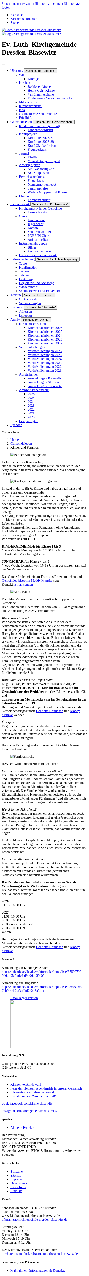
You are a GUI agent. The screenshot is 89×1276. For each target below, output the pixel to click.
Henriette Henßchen (49, 711)
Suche (14, 22)
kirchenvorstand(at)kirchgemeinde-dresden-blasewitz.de (40, 1253)
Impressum (17, 1179)
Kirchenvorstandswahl (25, 1084)
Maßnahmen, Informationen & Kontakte (37, 1270)
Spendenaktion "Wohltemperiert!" (33, 1096)
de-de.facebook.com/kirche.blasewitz (27, 1103)
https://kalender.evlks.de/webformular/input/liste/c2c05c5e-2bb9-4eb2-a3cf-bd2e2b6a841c (42, 988)
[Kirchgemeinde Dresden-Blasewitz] (31, 32)
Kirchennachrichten (23, 19)
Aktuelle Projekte (22, 1127)
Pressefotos (18, 1187)
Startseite (16, 15)
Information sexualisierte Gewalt (32, 1092)
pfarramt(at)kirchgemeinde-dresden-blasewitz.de (34, 1219)
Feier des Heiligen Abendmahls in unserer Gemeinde (46, 1088)
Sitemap (15, 1175)
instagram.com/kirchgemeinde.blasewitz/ (29, 1111)
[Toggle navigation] (3, 64)
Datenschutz (18, 1183)
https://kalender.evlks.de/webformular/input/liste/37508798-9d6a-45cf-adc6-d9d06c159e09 (42, 973)
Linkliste (16, 1191)
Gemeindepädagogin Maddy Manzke (27, 580)
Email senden (23, 584)
